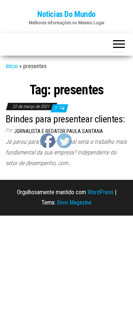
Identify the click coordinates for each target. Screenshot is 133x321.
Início (12, 66)
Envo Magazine (74, 202)
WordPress (100, 192)
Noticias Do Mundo (66, 14)
